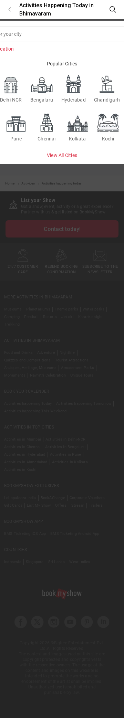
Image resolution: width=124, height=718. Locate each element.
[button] (9, 9)
